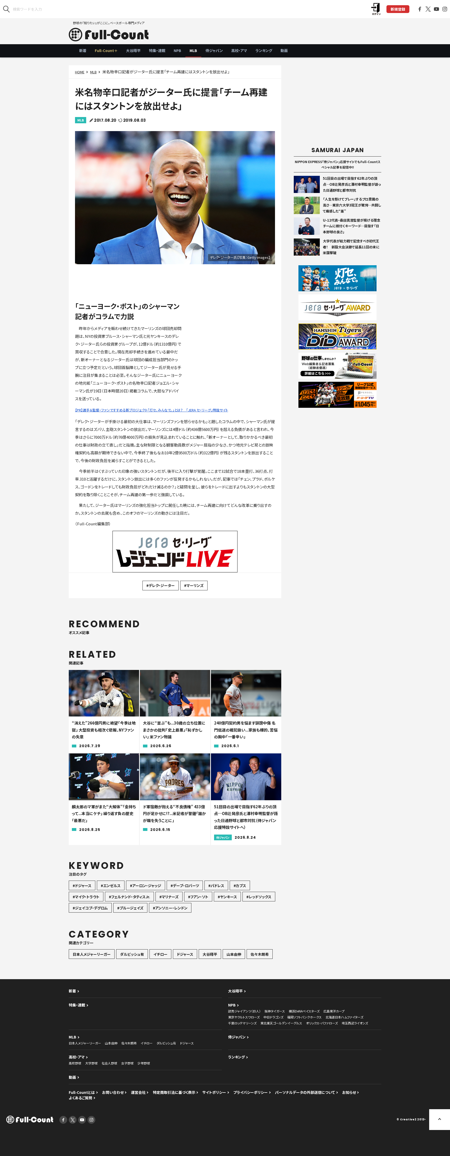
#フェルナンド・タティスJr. (129, 896)
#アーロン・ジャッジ (145, 885)
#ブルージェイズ (130, 907)
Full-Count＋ (106, 50)
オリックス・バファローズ (322, 1023)
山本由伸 (234, 954)
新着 (82, 50)
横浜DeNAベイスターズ (304, 1011)
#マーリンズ (194, 585)
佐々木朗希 (260, 954)
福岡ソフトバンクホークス (304, 1017)
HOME (79, 71)
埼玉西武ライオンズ (355, 1023)
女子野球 (127, 1063)
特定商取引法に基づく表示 (174, 1092)
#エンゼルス (111, 885)
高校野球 (75, 1063)
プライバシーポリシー (250, 1092)
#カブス (240, 885)
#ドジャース (82, 885)
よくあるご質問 (80, 1097)
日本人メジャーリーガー (92, 954)
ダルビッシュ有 (132, 954)
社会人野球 (109, 1063)
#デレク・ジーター (160, 585)
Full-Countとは (82, 1092)
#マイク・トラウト (86, 896)
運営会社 (138, 1092)
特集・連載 (157, 50)
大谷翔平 (133, 50)
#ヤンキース (227, 896)
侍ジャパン (214, 50)
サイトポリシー (214, 1092)
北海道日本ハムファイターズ (344, 1017)
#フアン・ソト (198, 896)
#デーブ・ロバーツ (185, 885)
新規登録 (398, 9)
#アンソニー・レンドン (170, 907)
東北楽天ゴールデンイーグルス (281, 1023)
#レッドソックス (258, 896)
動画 (284, 50)
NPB (177, 50)
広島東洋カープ (334, 1011)
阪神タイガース (275, 1011)
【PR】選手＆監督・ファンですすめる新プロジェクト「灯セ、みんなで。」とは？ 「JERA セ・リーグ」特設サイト (151, 410)
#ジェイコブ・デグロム (90, 907)
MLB (193, 50)
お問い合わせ (113, 1092)
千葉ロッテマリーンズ (242, 1023)
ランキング (263, 50)
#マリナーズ (169, 896)
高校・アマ (239, 50)
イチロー (160, 954)
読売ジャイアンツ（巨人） (244, 1011)
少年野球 (144, 1063)
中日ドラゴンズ (273, 1017)
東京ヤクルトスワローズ (244, 1017)
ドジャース (185, 954)
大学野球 (91, 1063)
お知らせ (349, 1092)
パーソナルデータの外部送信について (305, 1092)
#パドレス (216, 885)
